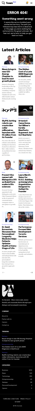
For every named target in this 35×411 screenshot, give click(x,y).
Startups (4, 67)
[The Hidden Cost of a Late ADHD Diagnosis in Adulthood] (25, 59)
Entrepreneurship (23, 67)
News (3, 172)
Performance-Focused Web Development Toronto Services (25, 232)
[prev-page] (3, 272)
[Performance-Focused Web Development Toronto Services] (25, 217)
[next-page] (31, 272)
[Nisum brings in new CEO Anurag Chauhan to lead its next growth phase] (9, 59)
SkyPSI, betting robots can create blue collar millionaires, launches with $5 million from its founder (16, 357)
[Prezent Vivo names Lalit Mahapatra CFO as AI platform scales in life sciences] (9, 165)
